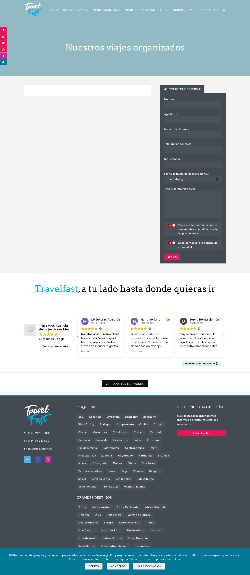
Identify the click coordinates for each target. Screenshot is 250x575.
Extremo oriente (129, 522)
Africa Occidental (127, 507)
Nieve (82, 463)
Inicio (53, 9)
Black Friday (86, 424)
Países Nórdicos (137, 538)
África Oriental (155, 507)
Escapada (101, 439)
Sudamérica (142, 546)
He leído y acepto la (197, 244)
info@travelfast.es (40, 448)
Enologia (84, 439)
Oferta (132, 463)
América (84, 514)
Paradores (148, 463)
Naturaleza (145, 455)
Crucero (139, 432)
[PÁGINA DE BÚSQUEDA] (224, 10)
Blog (164, 9)
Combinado (120, 432)
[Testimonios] (3, 49)
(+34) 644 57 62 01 (39, 440)
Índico (150, 522)
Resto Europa (87, 546)
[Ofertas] (3, 30)
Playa (124, 471)
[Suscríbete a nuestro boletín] (3, 56)
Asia (98, 514)
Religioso (155, 471)
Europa (108, 522)
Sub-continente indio (115, 546)
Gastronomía (111, 447)
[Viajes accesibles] (3, 36)
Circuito (159, 424)
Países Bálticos (112, 538)
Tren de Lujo (110, 486)
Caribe (143, 424)
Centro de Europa (139, 514)
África (82, 507)
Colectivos (100, 432)
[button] (222, 336)
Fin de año (154, 439)
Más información (149, 566)
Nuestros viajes (75, 9)
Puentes (138, 471)
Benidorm (149, 416)
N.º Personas (172, 158)
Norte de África (111, 530)
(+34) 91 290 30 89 (39, 433)
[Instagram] (48, 459)
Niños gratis (99, 463)
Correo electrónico (176, 129)
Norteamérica (136, 530)
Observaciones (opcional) (180, 188)
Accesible (95, 416)
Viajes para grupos (140, 9)
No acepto (117, 566)
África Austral (101, 507)
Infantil (154, 447)
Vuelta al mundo (134, 486)
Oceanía (156, 530)
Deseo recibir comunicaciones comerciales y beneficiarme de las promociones (198, 229)
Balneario (131, 416)
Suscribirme (201, 432)
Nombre (169, 99)
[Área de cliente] (3, 62)
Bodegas (105, 424)
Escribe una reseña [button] (55, 346)
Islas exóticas (87, 455)
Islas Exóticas (87, 530)
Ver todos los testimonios (125, 383)
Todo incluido (87, 486)
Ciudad (83, 432)
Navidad (163, 455)
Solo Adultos (145, 478)
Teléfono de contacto (177, 143)
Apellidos (170, 114)
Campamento (125, 424)
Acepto (94, 566)
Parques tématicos (90, 471)
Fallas (137, 439)
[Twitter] (27, 459)
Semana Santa (101, 478)
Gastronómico (134, 447)
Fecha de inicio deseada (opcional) (186, 173)
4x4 (80, 416)
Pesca (111, 471)
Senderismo (123, 478)
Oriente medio (87, 538)
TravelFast (33, 10)
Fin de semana (87, 447)
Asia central (114, 514)
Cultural (155, 432)
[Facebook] (38, 459)
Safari (82, 478)
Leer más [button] (87, 351)
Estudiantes (120, 439)
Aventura (113, 416)
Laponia (106, 455)
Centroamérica (88, 522)
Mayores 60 (125, 455)
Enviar (172, 256)
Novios (117, 463)
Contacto (209, 9)
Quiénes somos (184, 9)
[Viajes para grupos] (3, 43)
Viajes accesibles (106, 9)
